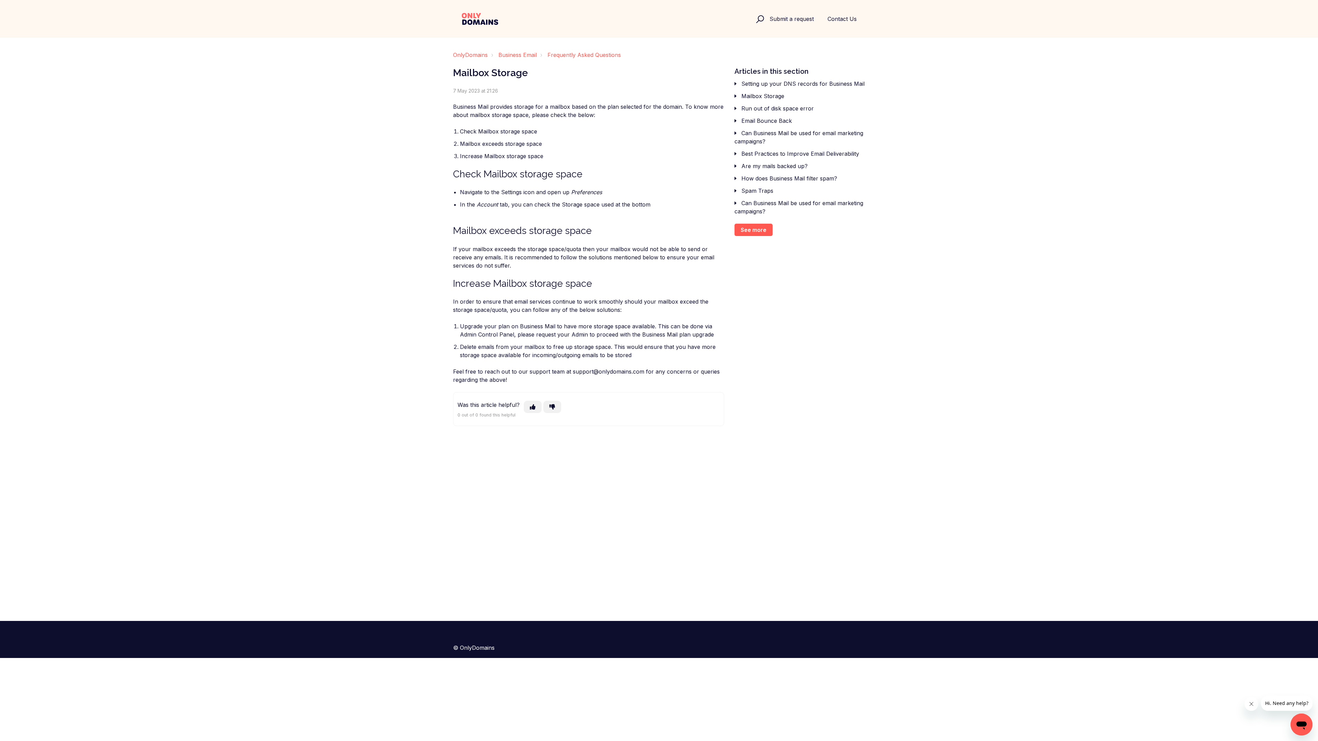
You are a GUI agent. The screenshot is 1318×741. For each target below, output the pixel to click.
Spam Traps (757, 190)
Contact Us (842, 18)
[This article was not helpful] (552, 407)
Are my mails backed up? (774, 166)
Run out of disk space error (777, 108)
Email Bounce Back (766, 120)
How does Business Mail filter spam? (789, 178)
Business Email (517, 54)
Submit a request (792, 18)
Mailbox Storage (762, 96)
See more (753, 229)
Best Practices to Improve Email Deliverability (800, 153)
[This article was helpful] (533, 407)
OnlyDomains (470, 54)
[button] (759, 19)
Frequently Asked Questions (584, 54)
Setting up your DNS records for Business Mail (803, 83)
